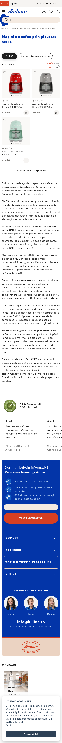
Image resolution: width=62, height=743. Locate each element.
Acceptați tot (31, 734)
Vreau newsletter (31, 518)
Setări (9, 725)
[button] (31, 56)
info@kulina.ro (31, 622)
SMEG (34, 187)
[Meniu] (4, 11)
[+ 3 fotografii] (16, 83)
